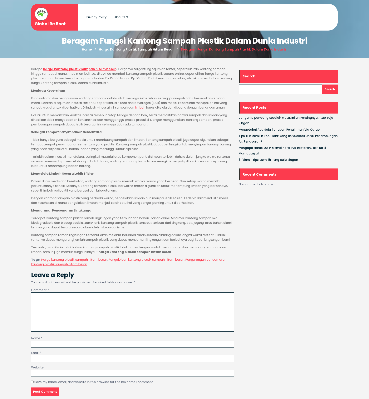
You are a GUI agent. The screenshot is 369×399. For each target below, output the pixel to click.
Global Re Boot (50, 24)
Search (249, 76)
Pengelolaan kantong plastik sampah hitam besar (146, 259)
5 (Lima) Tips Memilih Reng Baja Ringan (268, 160)
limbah (140, 107)
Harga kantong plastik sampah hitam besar (136, 49)
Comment (40, 290)
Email (36, 353)
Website (37, 367)
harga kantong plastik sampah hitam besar (79, 69)
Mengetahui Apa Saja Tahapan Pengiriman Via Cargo (279, 130)
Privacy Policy (96, 17)
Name (36, 338)
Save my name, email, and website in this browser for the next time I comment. (94, 382)
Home (87, 49)
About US (121, 17)
